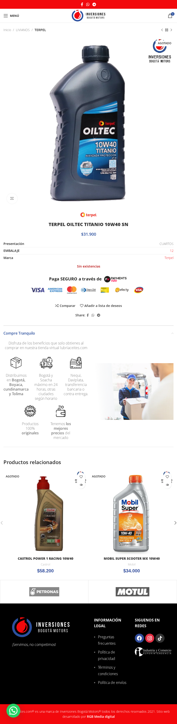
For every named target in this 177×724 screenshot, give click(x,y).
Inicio (7, 30)
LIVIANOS (23, 30)
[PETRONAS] (44, 591)
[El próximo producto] (171, 30)
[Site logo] (88, 15)
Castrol (45, 564)
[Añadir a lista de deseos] (81, 477)
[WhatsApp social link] (88, 4)
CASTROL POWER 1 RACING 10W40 (45, 558)
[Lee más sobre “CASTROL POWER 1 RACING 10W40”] (81, 485)
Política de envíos (112, 682)
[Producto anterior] (162, 30)
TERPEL (40, 30)
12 (172, 250)
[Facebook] (139, 638)
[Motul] (132, 591)
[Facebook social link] (82, 4)
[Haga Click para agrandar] (12, 199)
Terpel (169, 258)
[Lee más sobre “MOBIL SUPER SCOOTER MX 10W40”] (167, 485)
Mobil (132, 564)
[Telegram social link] (94, 4)
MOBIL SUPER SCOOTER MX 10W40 (132, 558)
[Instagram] (149, 638)
